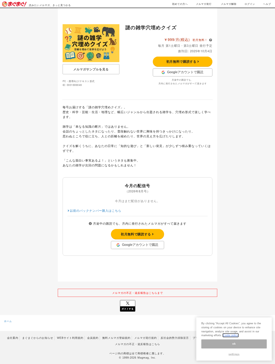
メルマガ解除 (229, 3)
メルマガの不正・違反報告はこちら (137, 344)
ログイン (250, 3)
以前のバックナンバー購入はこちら (95, 210)
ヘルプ (267, 3)
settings (233, 354)
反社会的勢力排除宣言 (175, 337)
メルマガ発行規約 (145, 337)
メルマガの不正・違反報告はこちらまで (137, 293)
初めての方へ (180, 3)
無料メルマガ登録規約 (116, 337)
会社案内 (12, 337)
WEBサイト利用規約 (70, 337)
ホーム (8, 321)
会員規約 (92, 337)
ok (234, 343)
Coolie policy (230, 335)
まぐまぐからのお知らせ (37, 337)
